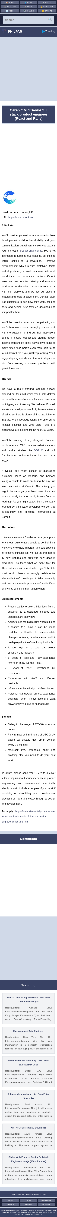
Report (28, 1204)
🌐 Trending (48, 31)
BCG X (38, 450)
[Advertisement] (28, 69)
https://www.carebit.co (20, 217)
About (10, 1200)
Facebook (46, 1204)
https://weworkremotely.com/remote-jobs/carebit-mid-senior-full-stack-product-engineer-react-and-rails (28, 816)
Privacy (10, 1204)
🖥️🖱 (28, 11)
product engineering (30, 250)
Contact (28, 1200)
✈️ (47, 3)
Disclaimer (46, 1200)
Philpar (15, 31)
